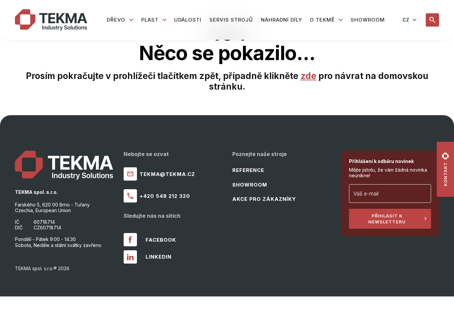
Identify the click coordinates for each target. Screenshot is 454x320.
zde (308, 76)
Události (187, 20)
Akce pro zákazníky (264, 199)
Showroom (368, 20)
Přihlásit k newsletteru (387, 218)
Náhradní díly (281, 20)
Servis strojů (231, 20)
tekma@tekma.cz (167, 174)
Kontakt (445, 174)
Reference (248, 170)
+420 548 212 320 (165, 196)
